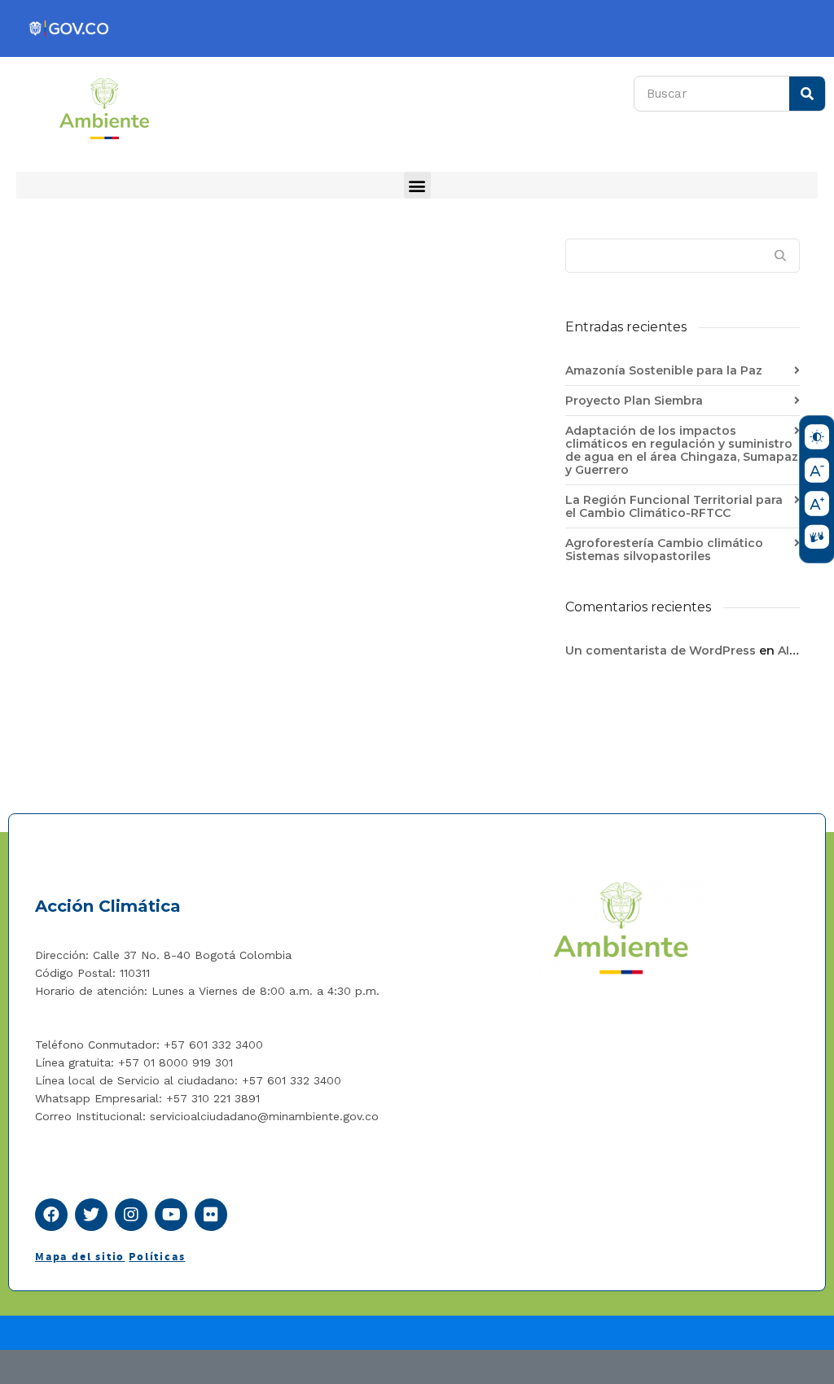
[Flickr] (211, 1214)
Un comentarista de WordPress (660, 650)
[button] (417, 185)
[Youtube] (171, 1214)
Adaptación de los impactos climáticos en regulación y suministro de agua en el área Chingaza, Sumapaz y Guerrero (681, 450)
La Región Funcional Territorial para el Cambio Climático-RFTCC (674, 506)
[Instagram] (131, 1214)
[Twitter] (91, 1214)
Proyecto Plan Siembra (634, 400)
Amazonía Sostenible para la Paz (663, 370)
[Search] (807, 94)
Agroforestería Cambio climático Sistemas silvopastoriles (664, 549)
